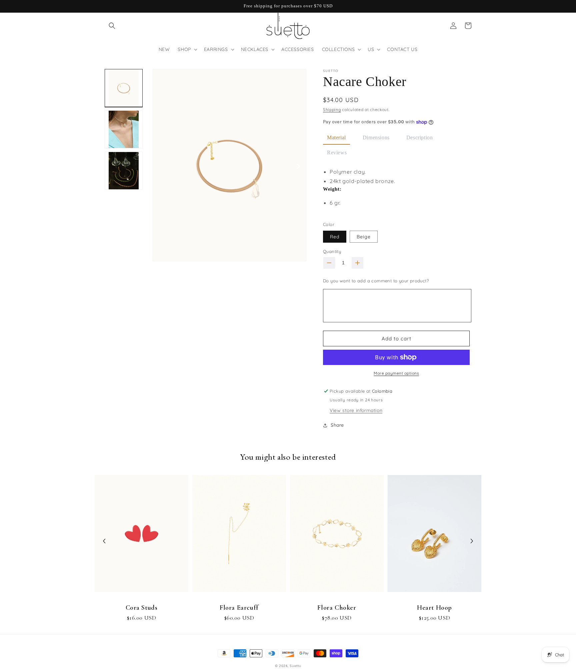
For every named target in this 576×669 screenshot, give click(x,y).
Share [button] (337, 425)
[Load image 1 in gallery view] (124, 88)
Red (334, 237)
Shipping (332, 109)
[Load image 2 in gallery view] (124, 129)
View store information (356, 410)
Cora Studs (142, 608)
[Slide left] (160, 166)
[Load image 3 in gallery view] (124, 171)
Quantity (332, 251)
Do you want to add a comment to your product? (376, 280)
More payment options (396, 373)
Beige (364, 237)
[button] (112, 25)
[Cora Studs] (141, 537)
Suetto (295, 666)
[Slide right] (298, 166)
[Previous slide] (104, 541)
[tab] (336, 138)
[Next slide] (471, 541)
